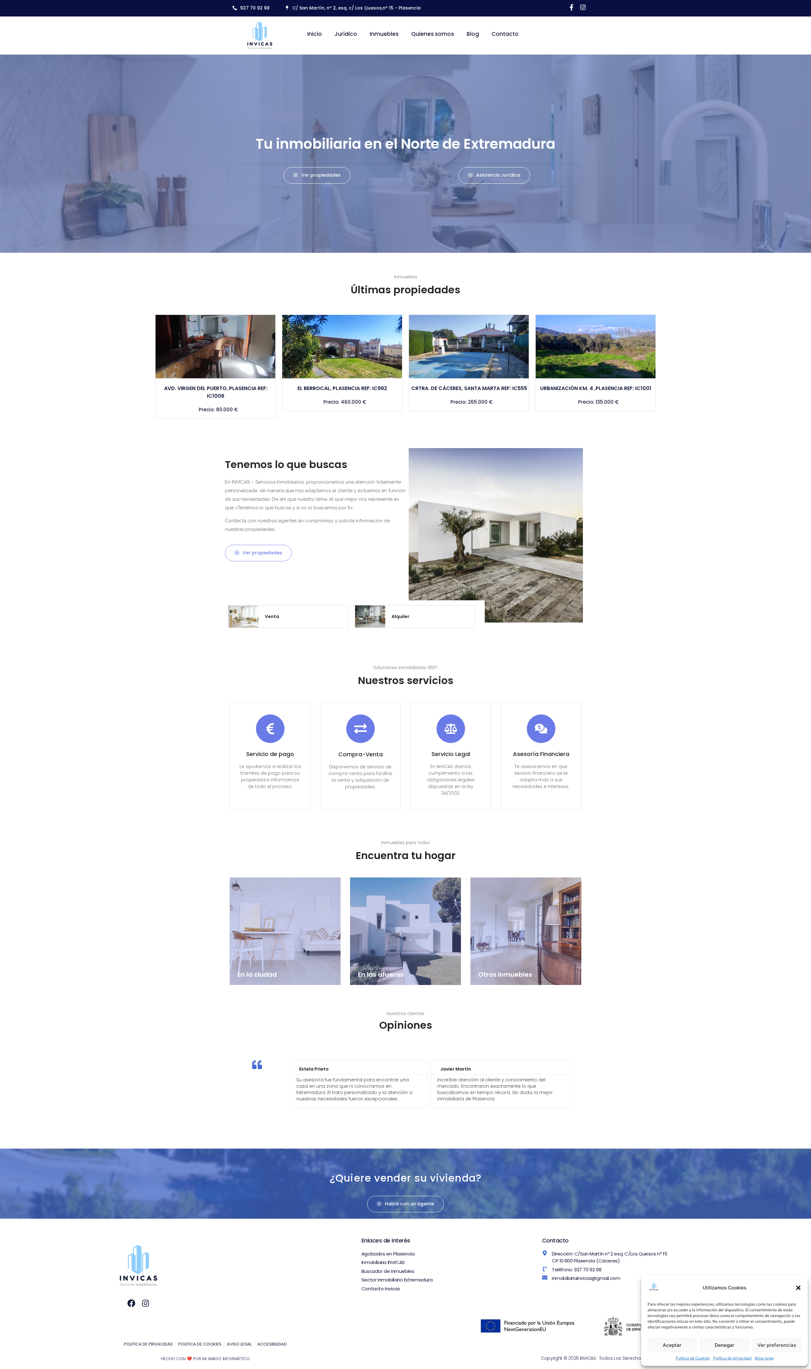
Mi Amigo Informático (226, 1359)
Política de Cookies (693, 1358)
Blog (473, 34)
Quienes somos (432, 34)
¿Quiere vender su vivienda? (405, 1178)
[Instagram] (146, 1303)
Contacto (505, 34)
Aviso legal (764, 1358)
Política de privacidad (732, 1358)
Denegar (724, 1345)
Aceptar (672, 1345)
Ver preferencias (776, 1345)
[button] (798, 1288)
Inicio (314, 34)
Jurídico (346, 34)
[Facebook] (131, 1303)
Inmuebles (384, 34)
